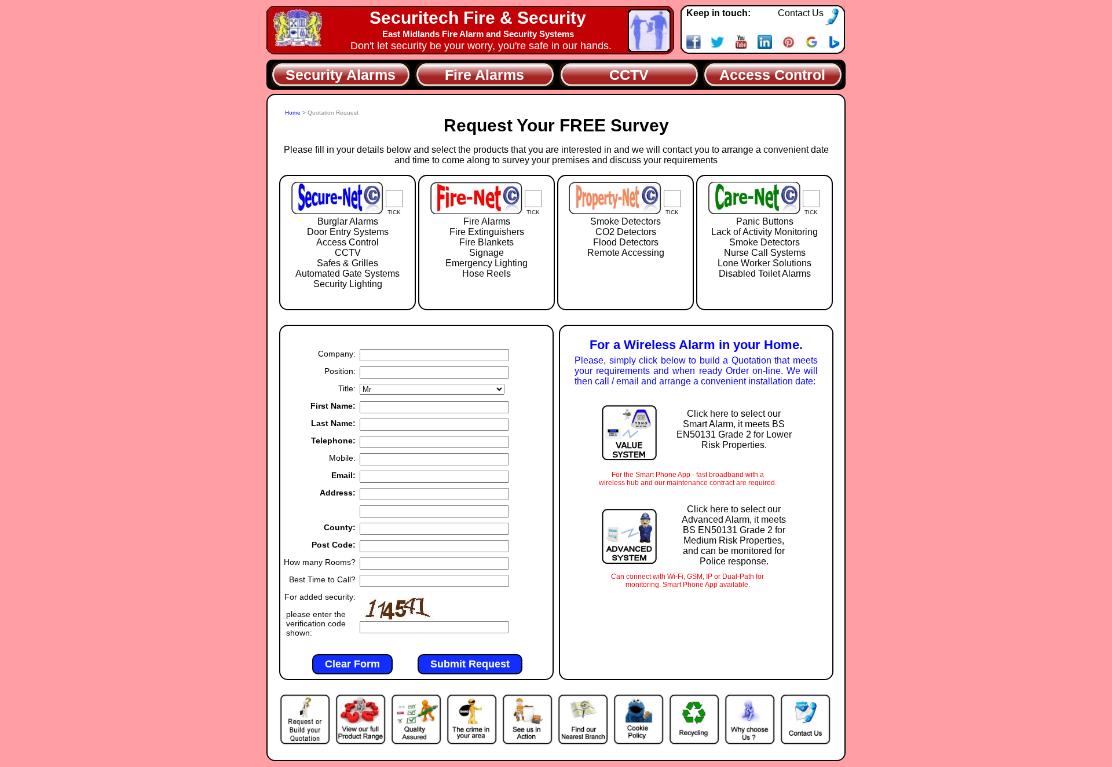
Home (293, 112)
